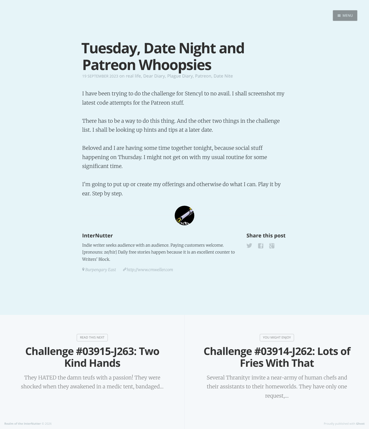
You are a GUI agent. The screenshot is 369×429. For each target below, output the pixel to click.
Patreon (203, 76)
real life (133, 76)
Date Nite (223, 76)
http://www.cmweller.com (150, 269)
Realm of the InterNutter (22, 424)
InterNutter (97, 235)
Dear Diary (154, 76)
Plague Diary (180, 76)
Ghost (360, 424)
